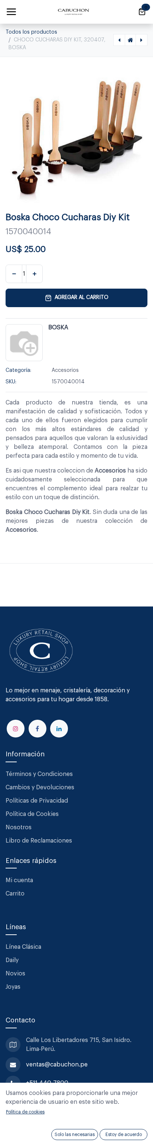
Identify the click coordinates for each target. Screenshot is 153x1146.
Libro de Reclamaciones (39, 841)
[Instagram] (16, 728)
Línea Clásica (23, 947)
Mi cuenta (19, 880)
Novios (15, 974)
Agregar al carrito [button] (81, 297)
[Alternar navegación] (11, 11)
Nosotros (19, 827)
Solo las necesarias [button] (75, 1134)
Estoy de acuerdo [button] (123, 1134)
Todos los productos (31, 32)
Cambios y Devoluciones (40, 787)
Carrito (15, 894)
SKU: (11, 381)
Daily (12, 960)
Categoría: (18, 370)
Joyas (13, 987)
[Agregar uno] (34, 274)
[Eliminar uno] (14, 274)
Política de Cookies (32, 814)
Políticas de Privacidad (37, 801)
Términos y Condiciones (40, 774)
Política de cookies (25, 1112)
